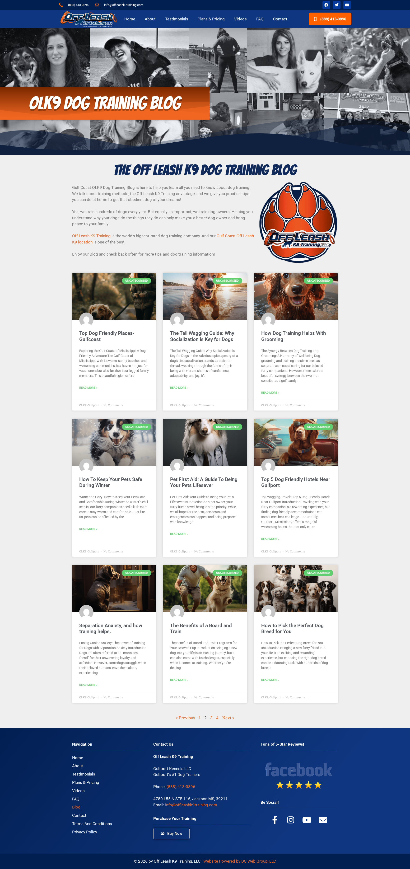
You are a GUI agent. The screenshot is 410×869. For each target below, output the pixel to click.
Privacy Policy (84, 832)
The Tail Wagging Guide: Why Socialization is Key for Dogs (202, 336)
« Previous (185, 717)
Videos (240, 19)
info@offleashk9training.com (191, 805)
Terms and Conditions (92, 823)
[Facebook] (326, 5)
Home (129, 19)
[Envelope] (323, 820)
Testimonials (176, 19)
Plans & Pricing (211, 19)
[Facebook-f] (274, 820)
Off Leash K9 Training (91, 236)
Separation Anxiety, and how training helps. (110, 628)
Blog (76, 807)
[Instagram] (291, 820)
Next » (228, 717)
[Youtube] (347, 5)
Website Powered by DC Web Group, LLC (239, 861)
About (150, 19)
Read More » (88, 387)
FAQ (260, 19)
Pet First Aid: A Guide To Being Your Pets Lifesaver (204, 482)
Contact (280, 19)
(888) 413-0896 (181, 786)
